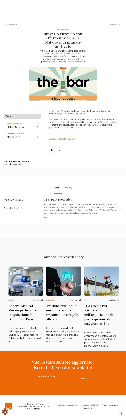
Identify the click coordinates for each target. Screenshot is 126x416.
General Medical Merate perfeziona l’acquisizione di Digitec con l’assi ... (22, 312)
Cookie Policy (95, 405)
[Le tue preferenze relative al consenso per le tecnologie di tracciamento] (121, 413)
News (11, 300)
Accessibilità (87, 408)
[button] (5, 411)
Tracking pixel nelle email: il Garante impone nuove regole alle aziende (62, 312)
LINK (46, 218)
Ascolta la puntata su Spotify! (62, 139)
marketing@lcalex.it (13, 164)
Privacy (104, 405)
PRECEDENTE (13, 25)
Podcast (60, 29)
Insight (50, 300)
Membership (84, 405)
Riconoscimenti (72, 405)
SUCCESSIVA (113, 25)
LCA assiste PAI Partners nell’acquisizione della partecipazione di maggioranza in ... (101, 315)
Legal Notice (113, 405)
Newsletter (61, 405)
